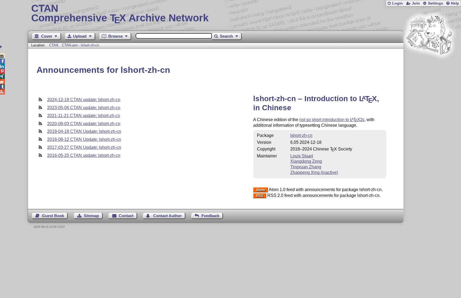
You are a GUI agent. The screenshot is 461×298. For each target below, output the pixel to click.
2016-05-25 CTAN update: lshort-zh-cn (83, 155)
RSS (259, 196)
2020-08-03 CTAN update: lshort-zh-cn (83, 123)
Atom (260, 190)
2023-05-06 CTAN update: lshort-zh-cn (83, 107)
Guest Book (53, 215)
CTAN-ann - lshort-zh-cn (80, 45)
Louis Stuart (301, 156)
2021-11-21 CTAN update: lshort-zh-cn (83, 115)
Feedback (210, 215)
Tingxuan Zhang (305, 167)
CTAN (53, 45)
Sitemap (91, 215)
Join (416, 3)
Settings (435, 3)
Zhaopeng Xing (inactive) (314, 172)
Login (397, 3)
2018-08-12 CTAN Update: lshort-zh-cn (84, 139)
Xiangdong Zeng (306, 161)
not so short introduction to (331, 119)
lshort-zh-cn (301, 135)
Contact (126, 215)
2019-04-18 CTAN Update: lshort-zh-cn (84, 131)
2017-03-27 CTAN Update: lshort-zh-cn (84, 147)
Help (455, 3)
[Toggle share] (1, 46)
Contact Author (167, 215)
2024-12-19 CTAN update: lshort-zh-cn (83, 99)
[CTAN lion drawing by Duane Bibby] (429, 64)
